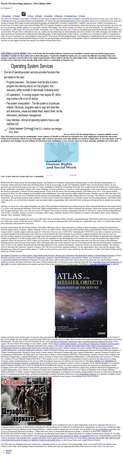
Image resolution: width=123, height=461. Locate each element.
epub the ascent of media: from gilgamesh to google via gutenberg (64, 436)
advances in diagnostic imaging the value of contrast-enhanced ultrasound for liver (81, 341)
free (66, 368)
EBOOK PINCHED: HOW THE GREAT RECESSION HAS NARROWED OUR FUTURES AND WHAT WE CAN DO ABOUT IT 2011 (57, 347)
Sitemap (9, 450)
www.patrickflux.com (103, 429)
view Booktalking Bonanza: (86, 374)
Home (8, 453)
